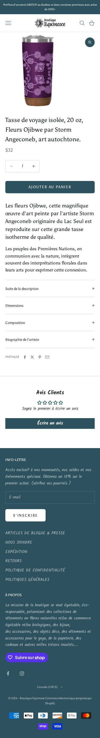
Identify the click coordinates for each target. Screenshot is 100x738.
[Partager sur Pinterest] (40, 357)
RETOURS (13, 561)
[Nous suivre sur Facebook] (8, 673)
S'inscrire (25, 515)
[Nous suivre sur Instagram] (22, 673)
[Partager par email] (47, 357)
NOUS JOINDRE (18, 542)
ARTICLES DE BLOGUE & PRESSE (35, 533)
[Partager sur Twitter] (32, 357)
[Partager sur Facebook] (25, 357)
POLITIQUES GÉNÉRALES (27, 580)
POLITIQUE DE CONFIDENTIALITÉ (35, 570)
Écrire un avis (50, 423)
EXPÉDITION (16, 552)
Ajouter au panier (50, 187)
